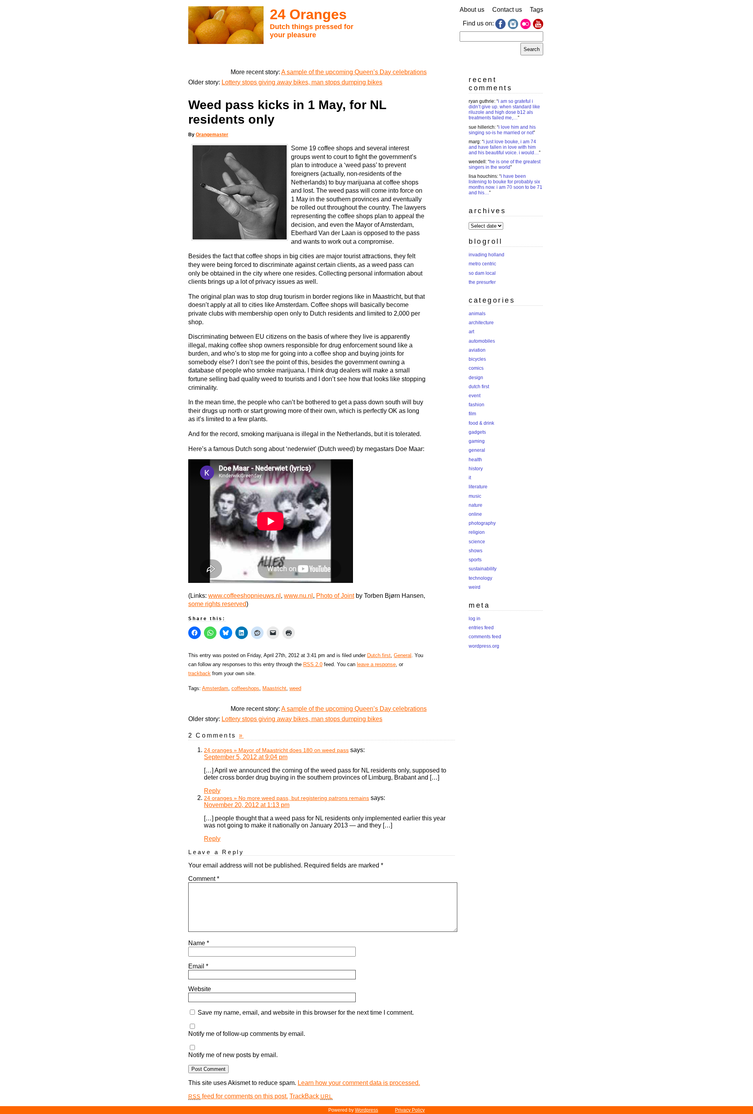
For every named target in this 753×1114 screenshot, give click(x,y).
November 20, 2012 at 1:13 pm (246, 805)
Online (475, 514)
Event (474, 395)
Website (199, 989)
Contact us (507, 9)
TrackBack (311, 1096)
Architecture (481, 322)
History (476, 468)
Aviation (477, 350)
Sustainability (483, 569)
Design (476, 377)
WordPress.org (484, 646)
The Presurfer (482, 282)
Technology (480, 578)
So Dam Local (482, 273)
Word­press (366, 1110)
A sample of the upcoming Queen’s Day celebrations (354, 72)
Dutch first (379, 655)
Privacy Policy (410, 1110)
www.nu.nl (298, 595)
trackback (199, 673)
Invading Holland (486, 254)
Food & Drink (481, 423)
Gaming (477, 441)
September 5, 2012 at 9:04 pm (245, 757)
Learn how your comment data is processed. (359, 1082)
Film (472, 413)
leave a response (376, 664)
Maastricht (274, 688)
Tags (536, 9)
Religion (477, 532)
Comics (476, 368)
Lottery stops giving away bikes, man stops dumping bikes (302, 82)
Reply (212, 790)
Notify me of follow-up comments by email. (246, 1033)
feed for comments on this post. (238, 1096)
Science (477, 541)
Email (198, 966)
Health (475, 459)
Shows (475, 550)
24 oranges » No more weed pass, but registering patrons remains (286, 798)
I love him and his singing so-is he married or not (502, 129)
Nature (475, 505)
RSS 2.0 (312, 664)
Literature (478, 486)
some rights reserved (217, 604)
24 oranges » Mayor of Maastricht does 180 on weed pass (276, 750)
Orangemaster (212, 134)
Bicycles (477, 359)
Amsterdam (215, 688)
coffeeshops (245, 688)
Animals (477, 313)
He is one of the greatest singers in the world (504, 164)
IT (470, 477)
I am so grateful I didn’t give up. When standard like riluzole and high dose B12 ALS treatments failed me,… (504, 110)
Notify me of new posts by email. (233, 1055)
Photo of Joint (335, 595)
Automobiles (482, 341)
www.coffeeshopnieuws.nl (244, 595)
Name (198, 943)
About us (472, 9)
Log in (474, 618)
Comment (203, 878)
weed (295, 688)
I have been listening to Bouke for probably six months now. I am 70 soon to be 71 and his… (505, 184)
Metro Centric (482, 264)
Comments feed (485, 636)
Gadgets (477, 432)
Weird (474, 587)
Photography (482, 523)
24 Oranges (308, 14)
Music (475, 496)
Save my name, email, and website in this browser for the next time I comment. (306, 1012)
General (402, 655)
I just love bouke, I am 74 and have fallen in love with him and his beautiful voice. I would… (504, 147)
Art (471, 331)
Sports (475, 559)
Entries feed (481, 627)
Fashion (476, 404)
